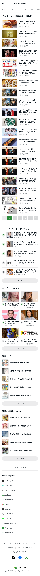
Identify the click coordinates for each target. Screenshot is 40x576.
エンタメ (13, 9)
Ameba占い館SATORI (10, 523)
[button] (36, 218)
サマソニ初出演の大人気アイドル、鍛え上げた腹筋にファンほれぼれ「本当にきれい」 (12, 306)
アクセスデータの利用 (20, 552)
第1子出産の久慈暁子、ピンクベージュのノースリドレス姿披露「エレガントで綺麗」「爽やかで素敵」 (25, 254)
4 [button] (25, 218)
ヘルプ (34, 543)
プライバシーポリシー (24, 548)
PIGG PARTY (8, 509)
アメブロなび (8, 528)
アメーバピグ (8, 504)
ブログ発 (23, 9)
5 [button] (30, 218)
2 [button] (14, 218)
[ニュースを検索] (37, 3)
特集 (31, 9)
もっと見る (20, 281)
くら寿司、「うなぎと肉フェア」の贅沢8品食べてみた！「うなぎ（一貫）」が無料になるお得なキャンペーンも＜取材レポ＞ (25, 273)
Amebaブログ (8, 495)
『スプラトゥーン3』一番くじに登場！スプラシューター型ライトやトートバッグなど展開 (12, 342)
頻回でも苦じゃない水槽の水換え (21, 442)
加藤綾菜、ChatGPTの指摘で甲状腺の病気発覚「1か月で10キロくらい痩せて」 (26, 235)
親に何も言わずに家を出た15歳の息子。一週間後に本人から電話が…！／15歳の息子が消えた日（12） (28, 211)
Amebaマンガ (8, 514)
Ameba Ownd (8, 500)
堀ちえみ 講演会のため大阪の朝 (20, 434)
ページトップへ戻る (20, 467)
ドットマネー (8, 486)
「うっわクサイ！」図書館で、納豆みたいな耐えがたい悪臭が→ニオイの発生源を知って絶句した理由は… (28, 74)
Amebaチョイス (9, 481)
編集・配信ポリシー (21, 543)
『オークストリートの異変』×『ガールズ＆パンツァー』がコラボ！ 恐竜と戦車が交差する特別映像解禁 (28, 103)
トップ (4, 9)
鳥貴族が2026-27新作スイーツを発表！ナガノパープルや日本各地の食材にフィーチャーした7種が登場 (28, 83)
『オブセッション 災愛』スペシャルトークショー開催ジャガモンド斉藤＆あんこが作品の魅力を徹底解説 (28, 172)
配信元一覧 (7, 543)
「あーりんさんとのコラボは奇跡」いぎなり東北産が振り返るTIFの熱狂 (28, 131)
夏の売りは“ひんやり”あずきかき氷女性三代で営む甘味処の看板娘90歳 (28, 181)
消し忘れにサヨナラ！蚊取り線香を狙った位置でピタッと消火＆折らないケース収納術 (28, 123)
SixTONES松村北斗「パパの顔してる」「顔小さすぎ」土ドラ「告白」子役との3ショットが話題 (26, 263)
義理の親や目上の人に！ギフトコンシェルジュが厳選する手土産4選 (28, 141)
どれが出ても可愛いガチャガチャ (21, 450)
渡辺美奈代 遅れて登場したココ (20, 426)
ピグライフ (7, 518)
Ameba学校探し (9, 533)
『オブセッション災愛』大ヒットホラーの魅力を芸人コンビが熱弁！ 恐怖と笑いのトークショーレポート (28, 152)
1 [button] (9, 218)
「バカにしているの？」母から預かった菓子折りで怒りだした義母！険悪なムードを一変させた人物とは (28, 201)
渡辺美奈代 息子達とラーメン (20, 418)
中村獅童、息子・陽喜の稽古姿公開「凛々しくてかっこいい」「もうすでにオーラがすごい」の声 (12, 324)
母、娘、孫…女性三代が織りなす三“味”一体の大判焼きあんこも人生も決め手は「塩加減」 (28, 191)
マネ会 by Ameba (9, 490)
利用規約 (11, 548)
